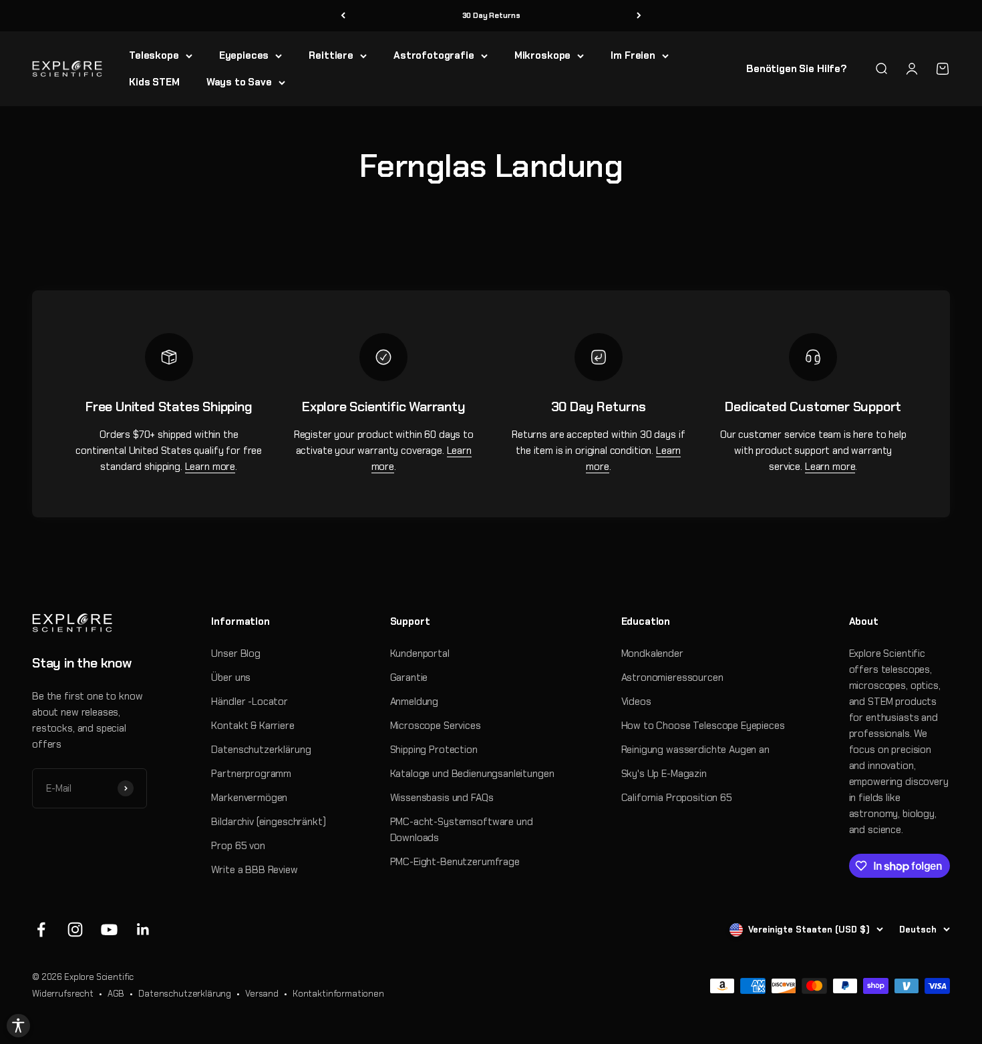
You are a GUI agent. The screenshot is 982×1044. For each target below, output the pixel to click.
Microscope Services (435, 725)
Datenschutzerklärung (261, 749)
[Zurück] (343, 15)
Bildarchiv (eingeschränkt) (268, 821)
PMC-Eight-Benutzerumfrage (455, 861)
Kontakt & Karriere (252, 725)
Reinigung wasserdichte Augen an (695, 749)
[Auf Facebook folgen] (41, 930)
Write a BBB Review (254, 869)
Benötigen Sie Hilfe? (796, 68)
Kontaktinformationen (338, 993)
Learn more (210, 466)
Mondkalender (652, 653)
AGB (116, 993)
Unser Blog (236, 653)
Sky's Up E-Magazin (664, 773)
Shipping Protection (434, 749)
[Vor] (639, 15)
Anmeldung (414, 701)
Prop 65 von (238, 845)
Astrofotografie (433, 55)
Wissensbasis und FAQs (442, 797)
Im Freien (633, 55)
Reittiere (331, 55)
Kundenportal (420, 653)
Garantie (409, 677)
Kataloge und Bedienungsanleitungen (472, 773)
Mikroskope (542, 55)
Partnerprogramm (251, 773)
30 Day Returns (491, 15)
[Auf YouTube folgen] (109, 930)
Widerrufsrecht (63, 993)
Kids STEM (154, 82)
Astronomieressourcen (672, 677)
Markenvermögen (249, 797)
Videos (636, 701)
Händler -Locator (249, 701)
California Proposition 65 (676, 797)
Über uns (231, 677)
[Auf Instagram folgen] (75, 930)
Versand (262, 993)
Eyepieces (244, 55)
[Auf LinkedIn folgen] (143, 930)
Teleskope (154, 55)
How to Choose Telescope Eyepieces (703, 725)
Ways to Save (239, 82)
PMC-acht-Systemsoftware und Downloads (461, 829)
